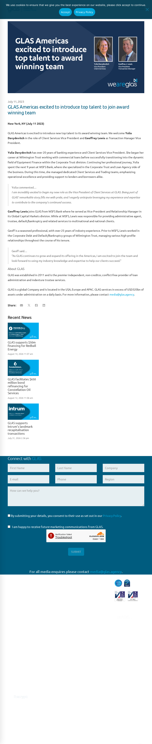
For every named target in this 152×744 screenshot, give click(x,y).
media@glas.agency (121, 294)
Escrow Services (90, 598)
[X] (29, 305)
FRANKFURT (51, 633)
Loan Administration (93, 628)
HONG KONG (52, 723)
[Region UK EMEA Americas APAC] (123, 480)
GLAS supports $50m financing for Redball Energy (22, 345)
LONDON (49, 616)
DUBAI (47, 714)
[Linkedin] (43, 305)
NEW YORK (50, 665)
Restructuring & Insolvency (89, 647)
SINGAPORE (51, 682)
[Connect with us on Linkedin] (10, 686)
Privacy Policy (112, 515)
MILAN (47, 657)
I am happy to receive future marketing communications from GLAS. (57, 527)
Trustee (84, 674)
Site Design (93, 728)
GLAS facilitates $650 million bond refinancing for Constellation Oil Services (22, 386)
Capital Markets (89, 582)
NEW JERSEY (52, 673)
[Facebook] (36, 305)
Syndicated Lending (92, 666)
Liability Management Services (93, 617)
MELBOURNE (52, 706)
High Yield (86, 606)
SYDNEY (49, 690)
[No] (147, 9)
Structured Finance (92, 658)
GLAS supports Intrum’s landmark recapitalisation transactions (20, 428)
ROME (47, 649)
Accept (65, 12)
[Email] (21, 305)
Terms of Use (60, 728)
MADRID (49, 641)
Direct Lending (89, 590)
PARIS (47, 624)
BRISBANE (50, 698)
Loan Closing (87, 636)
